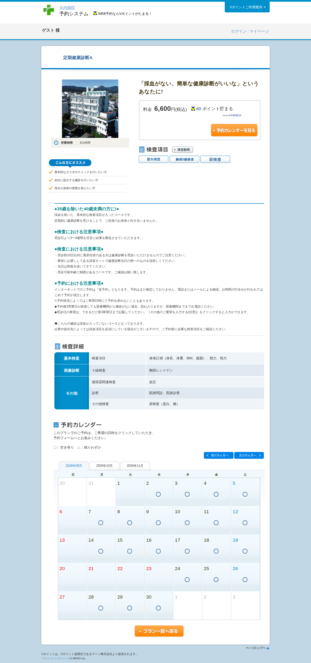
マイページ (259, 31)
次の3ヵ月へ (248, 455)
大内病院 (67, 8)
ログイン (239, 31)
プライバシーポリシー (54, 658)
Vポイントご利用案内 (246, 7)
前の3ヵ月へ (220, 455)
